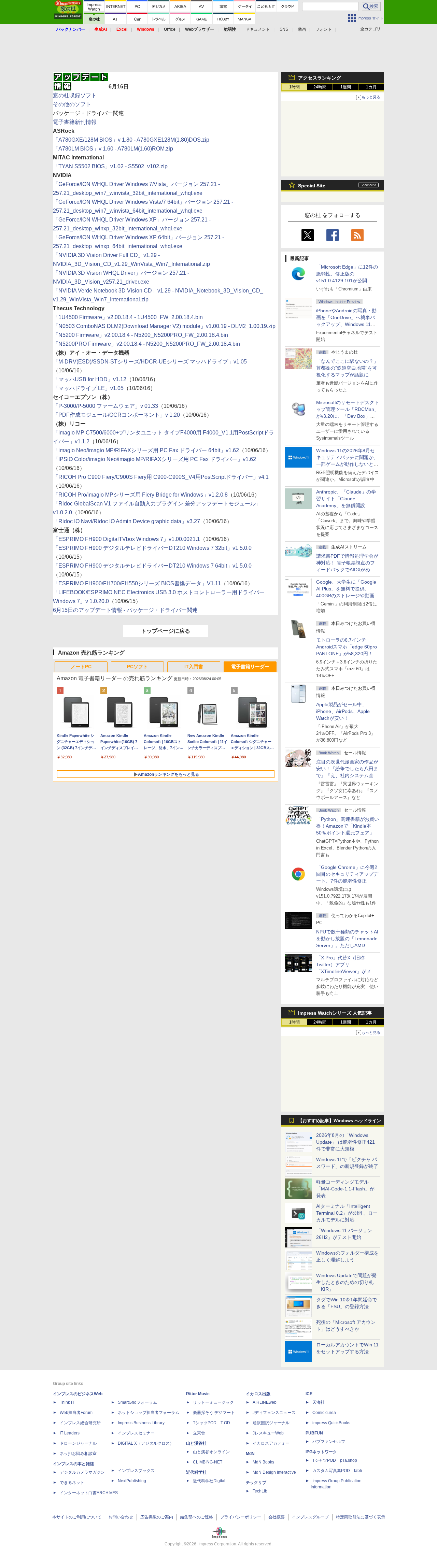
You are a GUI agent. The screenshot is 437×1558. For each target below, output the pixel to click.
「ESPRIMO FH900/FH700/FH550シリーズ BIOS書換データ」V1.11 (137, 583)
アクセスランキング (319, 78)
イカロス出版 (258, 1393)
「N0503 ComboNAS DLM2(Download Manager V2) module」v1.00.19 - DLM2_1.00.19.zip (164, 326)
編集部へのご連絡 (196, 1517)
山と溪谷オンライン (211, 1451)
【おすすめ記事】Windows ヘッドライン (339, 1120)
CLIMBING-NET (207, 1462)
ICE (309, 1393)
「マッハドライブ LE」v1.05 (88, 388)
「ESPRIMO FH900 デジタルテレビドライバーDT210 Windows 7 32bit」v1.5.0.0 (152, 548)
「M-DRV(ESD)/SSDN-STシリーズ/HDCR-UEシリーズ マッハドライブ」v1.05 (150, 362)
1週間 (345, 87)
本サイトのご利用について (76, 1517)
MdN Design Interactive (274, 1472)
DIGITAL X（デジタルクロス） (146, 1443)
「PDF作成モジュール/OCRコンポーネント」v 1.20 (116, 415)
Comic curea (324, 1412)
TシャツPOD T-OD (211, 1422)
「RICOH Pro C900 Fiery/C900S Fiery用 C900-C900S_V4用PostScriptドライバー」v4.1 (161, 477)
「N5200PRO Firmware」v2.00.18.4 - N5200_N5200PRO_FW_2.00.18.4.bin (146, 344)
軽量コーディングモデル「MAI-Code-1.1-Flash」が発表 (345, 1188)
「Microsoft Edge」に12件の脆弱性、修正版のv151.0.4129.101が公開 (347, 273)
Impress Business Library (141, 1422)
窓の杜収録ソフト (75, 95)
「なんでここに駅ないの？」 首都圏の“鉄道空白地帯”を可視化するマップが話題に (349, 367)
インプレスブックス (136, 1470)
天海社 (318, 1402)
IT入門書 (193, 666)
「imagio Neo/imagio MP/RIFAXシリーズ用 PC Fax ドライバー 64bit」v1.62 (146, 450)
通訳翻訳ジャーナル (271, 1422)
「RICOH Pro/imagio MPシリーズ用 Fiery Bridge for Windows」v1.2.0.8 (140, 495)
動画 (302, 29)
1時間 (294, 87)
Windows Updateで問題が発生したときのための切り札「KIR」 (346, 1282)
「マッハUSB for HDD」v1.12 (89, 379)
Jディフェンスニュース (274, 1412)
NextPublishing (132, 1480)
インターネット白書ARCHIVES (89, 1492)
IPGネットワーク (321, 1451)
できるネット (72, 1482)
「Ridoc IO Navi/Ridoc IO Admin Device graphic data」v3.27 (126, 521)
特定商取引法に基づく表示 (360, 1517)
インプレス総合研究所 (80, 1422)
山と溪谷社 (196, 1443)
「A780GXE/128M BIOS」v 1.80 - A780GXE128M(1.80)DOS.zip (131, 140)
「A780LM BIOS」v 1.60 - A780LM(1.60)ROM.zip (113, 149)
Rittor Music (198, 1393)
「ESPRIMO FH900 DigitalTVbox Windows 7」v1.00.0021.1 (126, 539)
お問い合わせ (121, 1517)
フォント (323, 29)
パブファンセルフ (328, 1441)
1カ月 (371, 87)
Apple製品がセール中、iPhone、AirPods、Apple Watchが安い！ (343, 711)
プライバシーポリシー (240, 1517)
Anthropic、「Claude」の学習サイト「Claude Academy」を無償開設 (346, 498)
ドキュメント (257, 29)
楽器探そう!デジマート (214, 1412)
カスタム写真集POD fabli (337, 1470)
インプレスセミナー (136, 1433)
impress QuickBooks (331, 1422)
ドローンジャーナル (78, 1443)
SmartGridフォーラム (137, 1402)
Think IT (67, 1402)
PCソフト (137, 666)
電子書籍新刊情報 (75, 122)
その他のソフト (72, 104)
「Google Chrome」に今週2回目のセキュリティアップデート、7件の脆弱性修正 (347, 874)
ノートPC (81, 666)
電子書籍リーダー (250, 666)
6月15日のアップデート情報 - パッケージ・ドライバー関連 (125, 610)
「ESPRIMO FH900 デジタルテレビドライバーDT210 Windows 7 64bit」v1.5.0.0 (152, 566)
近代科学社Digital (209, 1480)
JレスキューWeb (268, 1433)
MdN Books (263, 1462)
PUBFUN (314, 1433)
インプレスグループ (310, 1517)
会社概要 (276, 1517)
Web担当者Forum (76, 1412)
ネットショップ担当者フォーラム (148, 1412)
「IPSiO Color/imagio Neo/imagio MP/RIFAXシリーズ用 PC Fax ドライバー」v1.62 (154, 459)
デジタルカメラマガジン (82, 1472)
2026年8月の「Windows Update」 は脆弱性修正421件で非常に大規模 (345, 1142)
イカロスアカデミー (271, 1443)
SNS (284, 29)
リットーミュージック (213, 1402)
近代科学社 (196, 1472)
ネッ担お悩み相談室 (78, 1453)
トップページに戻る (165, 631)
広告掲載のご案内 (156, 1517)
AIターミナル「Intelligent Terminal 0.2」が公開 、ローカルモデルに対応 (347, 1213)
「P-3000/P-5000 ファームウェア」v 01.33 (105, 406)
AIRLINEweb (265, 1402)
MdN (250, 1453)
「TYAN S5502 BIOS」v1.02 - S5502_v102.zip (110, 166)
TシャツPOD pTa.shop (334, 1460)
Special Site (311, 185)
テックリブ (256, 1482)
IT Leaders (70, 1433)
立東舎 (199, 1433)
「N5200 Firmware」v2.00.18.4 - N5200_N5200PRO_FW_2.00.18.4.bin (140, 335)
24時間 (319, 87)
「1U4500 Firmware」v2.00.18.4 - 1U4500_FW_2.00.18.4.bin (128, 317)
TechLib (260, 1491)
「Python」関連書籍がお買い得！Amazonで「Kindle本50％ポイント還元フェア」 (347, 825)
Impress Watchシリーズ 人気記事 (335, 1013)
